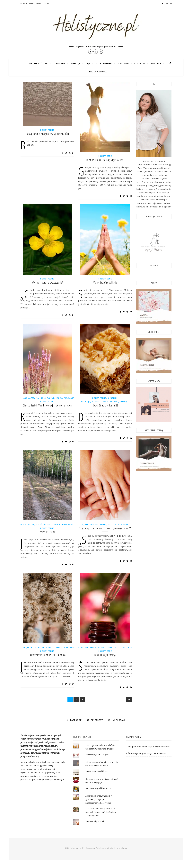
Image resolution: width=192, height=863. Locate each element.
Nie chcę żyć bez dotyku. (97, 754)
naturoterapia (100, 402)
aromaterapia (31, 398)
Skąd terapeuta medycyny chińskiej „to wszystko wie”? (105, 528)
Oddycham (59, 63)
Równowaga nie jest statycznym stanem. (105, 160)
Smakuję (75, 63)
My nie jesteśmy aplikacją (105, 282)
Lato (116, 647)
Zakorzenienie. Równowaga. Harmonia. (47, 655)
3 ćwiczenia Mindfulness (97, 771)
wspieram (123, 524)
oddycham (127, 647)
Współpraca (35, 3)
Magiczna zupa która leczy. (98, 788)
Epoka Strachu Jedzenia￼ (105, 405)
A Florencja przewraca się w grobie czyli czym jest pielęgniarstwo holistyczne (98, 799)
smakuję (124, 402)
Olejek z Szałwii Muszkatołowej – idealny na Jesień (47, 405)
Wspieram (123, 63)
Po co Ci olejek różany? (105, 655)
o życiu (114, 402)
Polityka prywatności (104, 848)
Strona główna (38, 63)
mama (103, 524)
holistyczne (47, 130)
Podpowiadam (104, 63)
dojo (26, 647)
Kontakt (156, 63)
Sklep (46, 3)
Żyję (88, 63)
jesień (59, 398)
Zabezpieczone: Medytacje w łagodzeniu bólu (47, 134)
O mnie (24, 3)
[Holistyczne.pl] (96, 29)
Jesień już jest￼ (47, 532)
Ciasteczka (90, 848)
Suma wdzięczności (94, 821)
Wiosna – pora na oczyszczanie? (47, 282)
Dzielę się (139, 63)
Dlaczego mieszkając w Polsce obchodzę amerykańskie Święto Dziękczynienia (100, 812)
